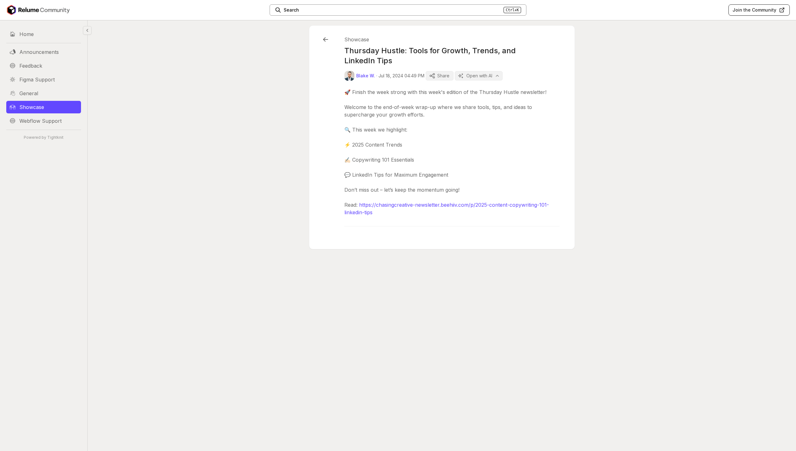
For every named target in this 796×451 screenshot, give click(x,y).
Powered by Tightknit (43, 137)
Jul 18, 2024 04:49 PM (401, 75)
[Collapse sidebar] (87, 30)
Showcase (356, 39)
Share (443, 75)
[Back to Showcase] (325, 39)
